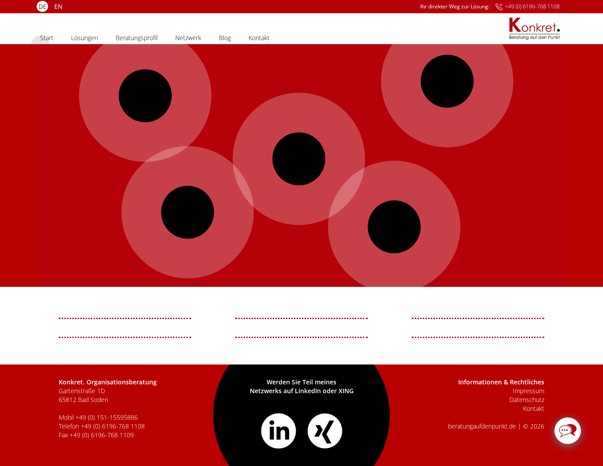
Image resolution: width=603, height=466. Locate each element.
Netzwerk (188, 38)
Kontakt (259, 38)
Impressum (528, 391)
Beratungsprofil (137, 38)
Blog (225, 38)
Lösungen (84, 38)
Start (46, 38)
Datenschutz (526, 399)
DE (42, 6)
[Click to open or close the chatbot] (567, 430)
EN (58, 6)
